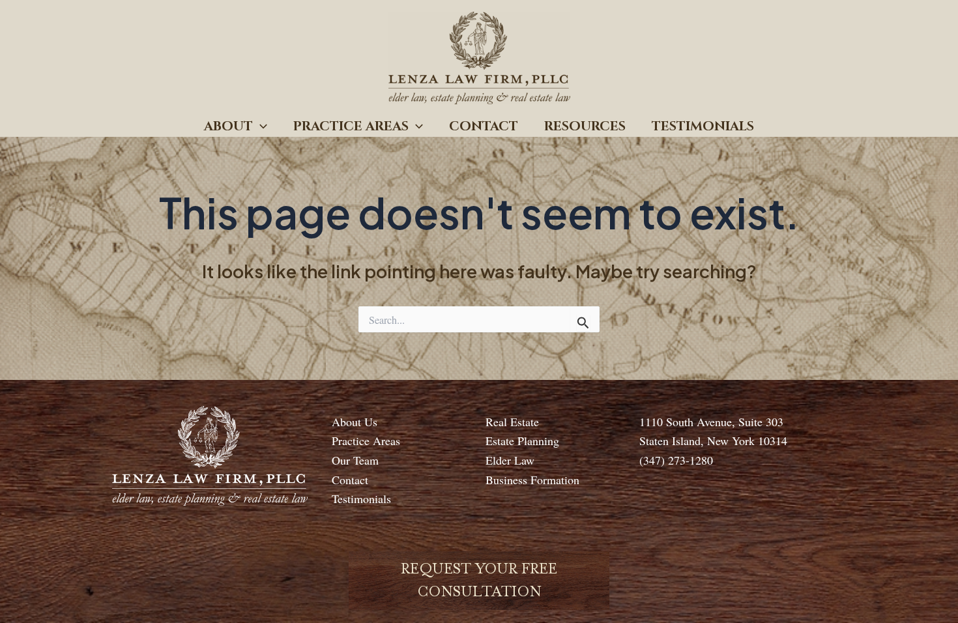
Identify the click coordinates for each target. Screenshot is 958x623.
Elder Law (510, 460)
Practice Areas (351, 126)
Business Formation (532, 479)
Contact (483, 126)
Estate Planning (522, 440)
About (228, 126)
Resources (585, 126)
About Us (354, 421)
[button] (260, 126)
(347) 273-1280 (676, 460)
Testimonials (703, 126)
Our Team (355, 460)
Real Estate (512, 421)
